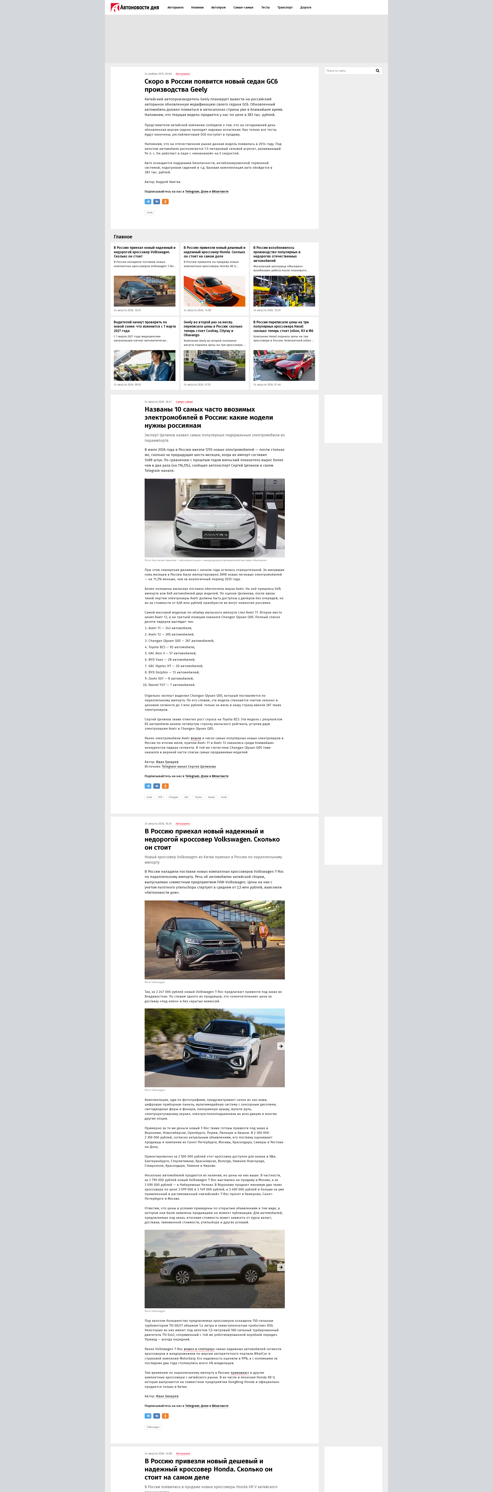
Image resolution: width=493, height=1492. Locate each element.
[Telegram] (148, 201)
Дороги (305, 7)
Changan (173, 797)
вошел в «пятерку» (199, 1349)
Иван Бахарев (167, 762)
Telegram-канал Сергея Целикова (189, 766)
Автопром (218, 7)
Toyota (198, 797)
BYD (160, 797)
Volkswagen (153, 1427)
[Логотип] (135, 7)
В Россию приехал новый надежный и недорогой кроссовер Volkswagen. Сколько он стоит (144, 252)
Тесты (265, 7)
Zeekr (224, 797)
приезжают (240, 1373)
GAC (186, 797)
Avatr (149, 797)
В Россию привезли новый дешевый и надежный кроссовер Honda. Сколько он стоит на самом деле (214, 252)
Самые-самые (243, 7)
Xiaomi (211, 797)
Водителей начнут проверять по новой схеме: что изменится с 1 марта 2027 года (145, 326)
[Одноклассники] (165, 201)
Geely (150, 212)
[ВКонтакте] (156, 201)
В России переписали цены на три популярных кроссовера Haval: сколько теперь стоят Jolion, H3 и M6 (283, 326)
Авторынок (176, 7)
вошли (196, 738)
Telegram (192, 191)
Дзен (205, 191)
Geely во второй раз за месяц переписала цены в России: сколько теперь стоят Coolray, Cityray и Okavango (213, 328)
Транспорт (285, 7)
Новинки (197, 7)
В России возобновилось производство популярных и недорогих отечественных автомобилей (276, 254)
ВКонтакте (220, 191)
